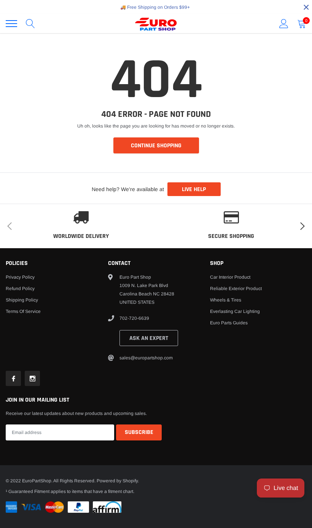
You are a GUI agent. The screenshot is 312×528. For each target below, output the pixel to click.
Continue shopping (156, 146)
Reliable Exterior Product (236, 288)
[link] (13, 378)
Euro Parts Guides (229, 322)
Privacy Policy (20, 277)
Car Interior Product (230, 277)
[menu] (11, 23)
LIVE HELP (194, 189)
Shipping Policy (22, 300)
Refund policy (20, 288)
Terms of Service (23, 311)
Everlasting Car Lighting (235, 311)
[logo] (156, 23)
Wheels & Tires (225, 300)
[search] (30, 23)
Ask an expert (148, 338)
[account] (283, 23)
